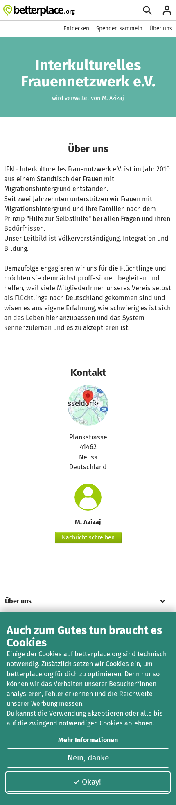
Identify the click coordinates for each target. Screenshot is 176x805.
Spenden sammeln (119, 28)
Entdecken (76, 28)
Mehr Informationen (88, 740)
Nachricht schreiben (88, 537)
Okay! (91, 782)
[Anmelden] (167, 10)
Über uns (160, 28)
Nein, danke (88, 757)
